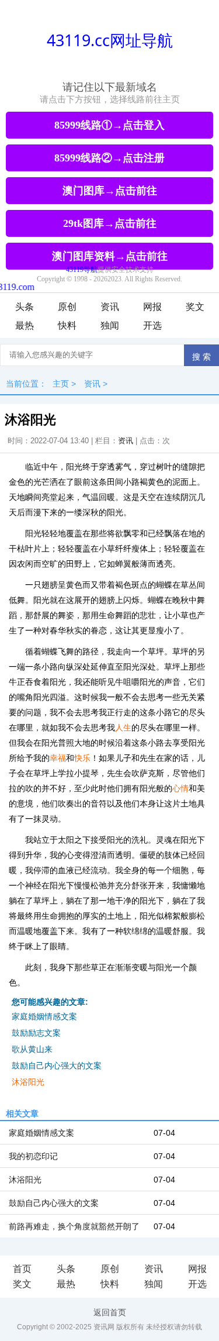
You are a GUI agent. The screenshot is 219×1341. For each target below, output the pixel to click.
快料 (67, 325)
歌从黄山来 (32, 1049)
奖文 (195, 307)
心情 (180, 788)
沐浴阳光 (28, 1082)
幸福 (58, 758)
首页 (22, 1269)
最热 (24, 325)
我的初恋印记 (33, 1156)
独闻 (109, 325)
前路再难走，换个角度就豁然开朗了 (74, 1226)
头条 (24, 307)
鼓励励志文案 (36, 1032)
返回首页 (109, 1312)
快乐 (82, 758)
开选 (152, 325)
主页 (61, 383)
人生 (123, 727)
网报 (152, 307)
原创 (67, 307)
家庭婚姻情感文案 (44, 1016)
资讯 (109, 307)
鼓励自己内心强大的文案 (57, 1065)
